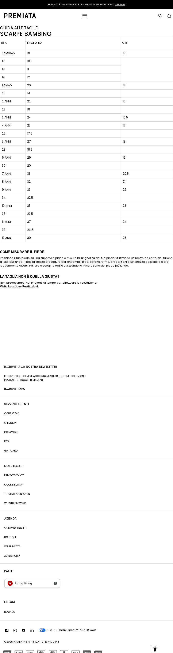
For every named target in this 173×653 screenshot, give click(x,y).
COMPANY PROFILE (15, 528)
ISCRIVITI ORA (14, 389)
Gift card (11, 450)
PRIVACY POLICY (14, 475)
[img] (7, 630)
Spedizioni (10, 422)
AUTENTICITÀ (12, 556)
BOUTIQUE (10, 537)
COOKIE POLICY (13, 484)
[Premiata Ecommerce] (20, 17)
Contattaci (12, 413)
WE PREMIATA (12, 546)
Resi (6, 441)
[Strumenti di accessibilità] (155, 649)
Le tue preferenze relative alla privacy (71, 630)
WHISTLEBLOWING (15, 503)
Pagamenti (11, 432)
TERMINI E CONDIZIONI (17, 494)
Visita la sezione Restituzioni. (19, 286)
